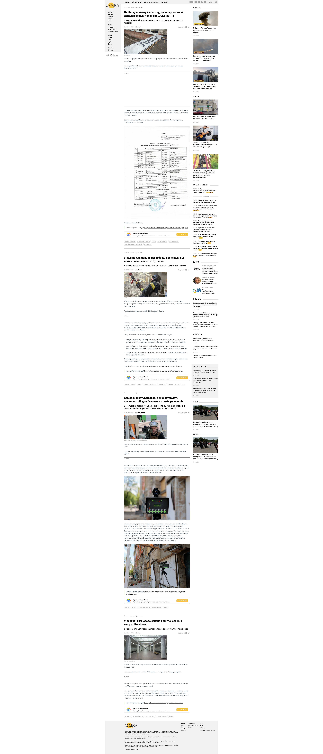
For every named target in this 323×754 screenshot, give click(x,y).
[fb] (186, 27)
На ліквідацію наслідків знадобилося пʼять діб (165, 340)
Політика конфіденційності (207, 730)
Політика (111, 16)
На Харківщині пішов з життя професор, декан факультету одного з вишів (205, 248)
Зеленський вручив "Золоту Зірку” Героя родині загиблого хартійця (204, 236)
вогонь (177, 384)
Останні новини (200, 185)
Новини (110, 14)
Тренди (127, 2)
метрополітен (150, 716)
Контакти (111, 50)
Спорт (110, 21)
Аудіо (110, 42)
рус (212, 2)
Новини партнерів (113, 31)
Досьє (110, 44)
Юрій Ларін (137, 27)
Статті (110, 25)
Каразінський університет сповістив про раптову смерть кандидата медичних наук (203, 229)
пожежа (170, 384)
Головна (110, 12)
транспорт (128, 716)
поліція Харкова (138, 716)
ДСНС (183, 384)
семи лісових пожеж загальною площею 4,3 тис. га (164, 366)
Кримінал (164, 2)
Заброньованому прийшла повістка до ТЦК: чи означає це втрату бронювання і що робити (205, 215)
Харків (139, 384)
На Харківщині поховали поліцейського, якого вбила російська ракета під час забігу (205, 190)
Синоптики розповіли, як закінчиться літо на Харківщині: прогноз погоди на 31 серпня (203, 222)
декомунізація (173, 241)
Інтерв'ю (111, 27)
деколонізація (162, 241)
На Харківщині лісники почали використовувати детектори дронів (205, 255)
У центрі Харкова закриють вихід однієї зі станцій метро (163, 371)
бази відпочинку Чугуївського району (153, 352)
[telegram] (188, 27)
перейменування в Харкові (133, 244)
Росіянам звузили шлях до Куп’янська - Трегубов (204, 242)
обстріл (127, 607)
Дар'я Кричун (138, 270)
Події (110, 18)
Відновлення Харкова (151, 2)
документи (147, 244)
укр (210, 2)
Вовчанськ (161, 384)
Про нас (110, 48)
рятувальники (156, 607)
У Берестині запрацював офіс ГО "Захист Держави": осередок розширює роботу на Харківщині (205, 208)
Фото (109, 39)
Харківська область (143, 241)
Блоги (110, 35)
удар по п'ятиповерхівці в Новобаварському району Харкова (154, 346)
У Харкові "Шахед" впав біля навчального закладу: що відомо (204, 201)
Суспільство (139, 7)
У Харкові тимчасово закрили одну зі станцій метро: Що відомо (166, 228)
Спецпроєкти (112, 29)
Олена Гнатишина (139, 412)
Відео (110, 37)
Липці (154, 241)
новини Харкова (130, 241)
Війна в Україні (136, 2)
